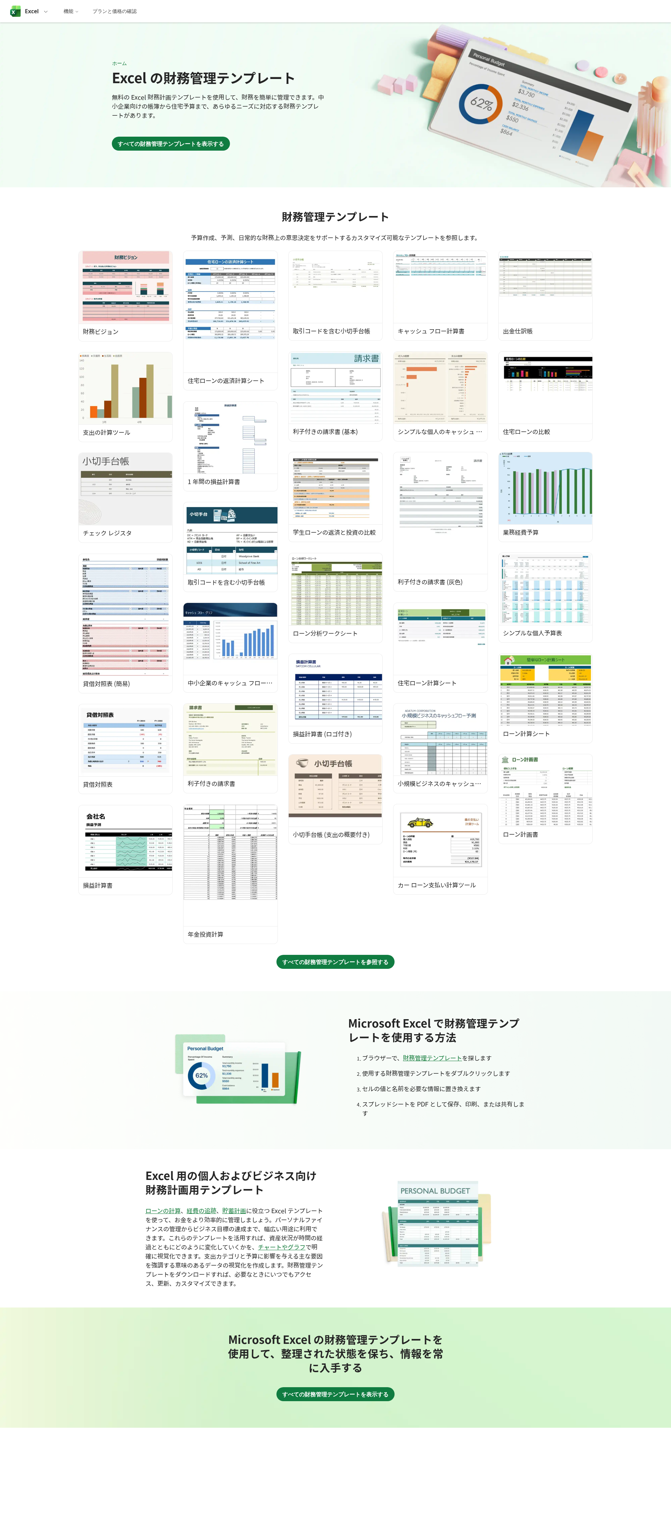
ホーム (119, 63)
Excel (32, 11)
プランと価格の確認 (115, 11)
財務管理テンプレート (432, 1058)
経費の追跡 (201, 1211)
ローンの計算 (163, 1211)
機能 (68, 11)
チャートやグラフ (281, 1247)
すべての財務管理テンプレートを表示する (171, 143)
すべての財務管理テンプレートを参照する (335, 962)
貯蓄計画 (234, 1211)
